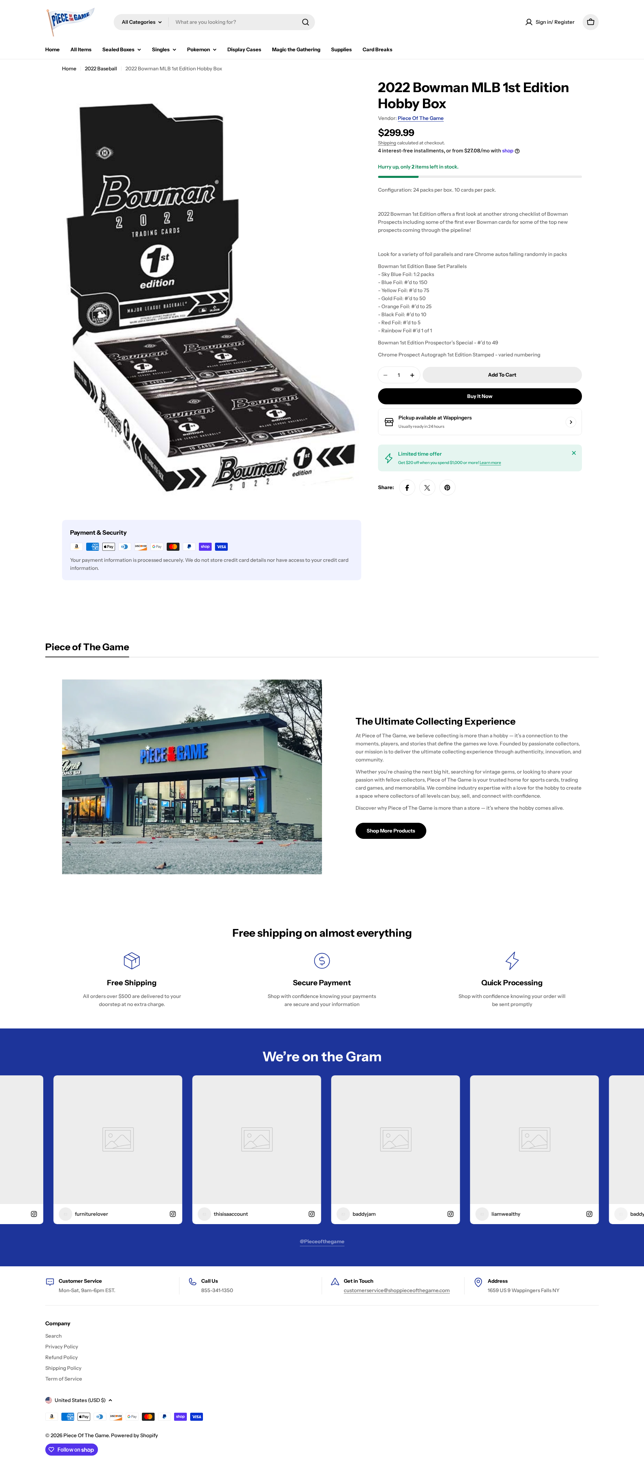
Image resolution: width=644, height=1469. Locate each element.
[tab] (87, 649)
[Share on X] (427, 488)
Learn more (490, 462)
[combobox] (214, 22)
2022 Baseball (101, 68)
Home (69, 68)
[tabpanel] (322, 777)
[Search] (306, 22)
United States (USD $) (80, 1400)
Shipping (387, 142)
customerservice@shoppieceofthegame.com (397, 1290)
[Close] (574, 453)
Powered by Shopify (134, 1435)
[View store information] (571, 422)
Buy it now (479, 396)
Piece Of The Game (421, 118)
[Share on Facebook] (407, 488)
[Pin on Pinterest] (447, 488)
